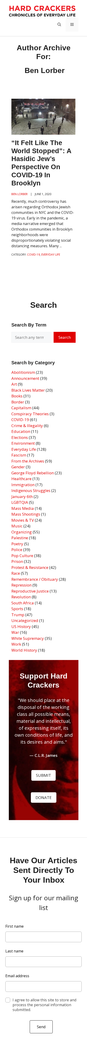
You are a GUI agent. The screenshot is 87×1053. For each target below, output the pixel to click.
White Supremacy (27, 638)
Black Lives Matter (28, 390)
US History (21, 626)
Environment (23, 443)
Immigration (23, 484)
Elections (19, 437)
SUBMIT (43, 775)
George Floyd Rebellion (32, 473)
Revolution (21, 596)
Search (64, 337)
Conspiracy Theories (30, 413)
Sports (17, 608)
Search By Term (28, 324)
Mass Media (22, 508)
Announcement (25, 378)
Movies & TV (22, 520)
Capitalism (21, 407)
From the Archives (27, 461)
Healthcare (21, 478)
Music (17, 526)
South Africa (22, 603)
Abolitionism (23, 372)
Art (14, 384)
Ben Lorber (19, 194)
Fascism (18, 455)
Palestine (19, 537)
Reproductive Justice (30, 591)
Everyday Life (23, 449)
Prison (17, 561)
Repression (21, 585)
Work (16, 644)
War (15, 632)
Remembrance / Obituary (34, 579)
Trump (17, 614)
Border (17, 402)
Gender (18, 466)
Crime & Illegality (27, 425)
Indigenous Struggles (30, 490)
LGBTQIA (19, 502)
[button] (59, 25)
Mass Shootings (25, 514)
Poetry (17, 543)
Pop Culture (22, 555)
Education (20, 431)
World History (24, 650)
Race (15, 573)
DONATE (43, 797)
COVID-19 (20, 419)
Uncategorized (24, 620)
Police (16, 549)
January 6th (22, 496)
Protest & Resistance (29, 567)
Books (17, 396)
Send (41, 1026)
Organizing (21, 532)
